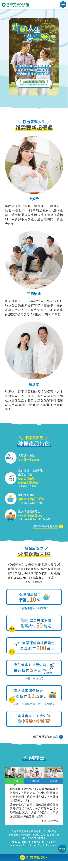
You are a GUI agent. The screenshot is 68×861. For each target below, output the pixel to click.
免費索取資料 (37, 858)
